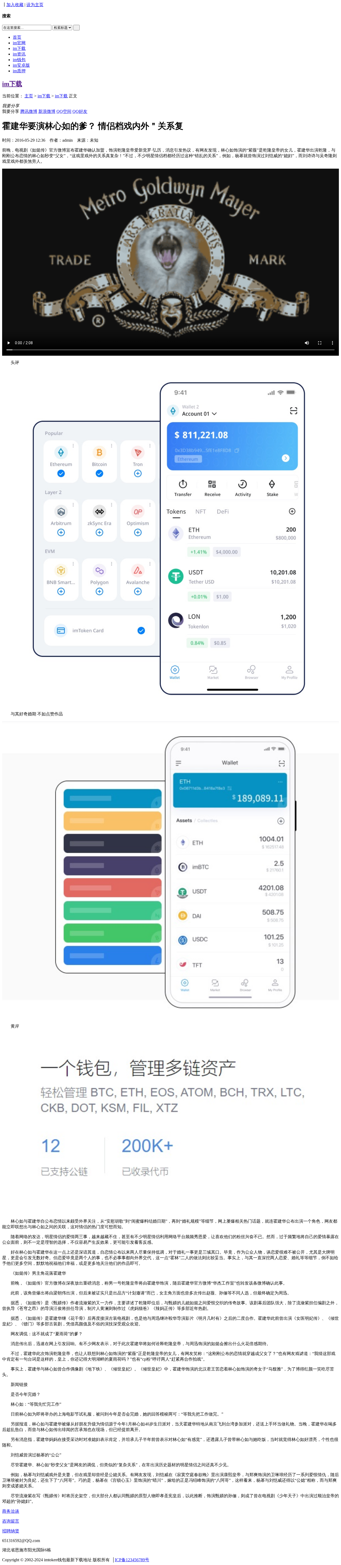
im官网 (19, 43)
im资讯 (19, 54)
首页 (17, 37)
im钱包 (19, 59)
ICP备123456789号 (132, 1560)
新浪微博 (46, 111)
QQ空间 (63, 111)
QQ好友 (79, 111)
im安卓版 (21, 65)
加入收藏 (14, 4)
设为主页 (34, 4)
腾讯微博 (28, 111)
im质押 (19, 71)
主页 (29, 96)
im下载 (19, 48)
